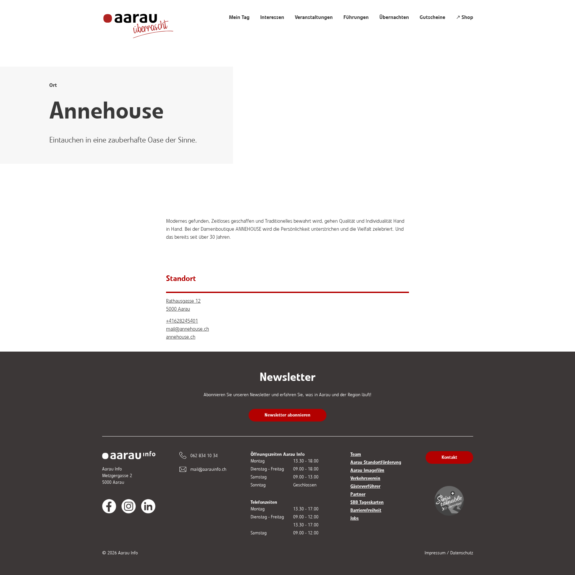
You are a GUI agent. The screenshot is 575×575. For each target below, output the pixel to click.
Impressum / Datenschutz (449, 553)
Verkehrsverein (365, 478)
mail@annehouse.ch (187, 329)
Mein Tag (239, 17)
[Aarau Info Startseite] (144, 22)
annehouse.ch (180, 337)
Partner (357, 494)
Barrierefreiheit (365, 510)
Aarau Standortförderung (375, 462)
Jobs (354, 518)
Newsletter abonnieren (287, 415)
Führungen (356, 17)
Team (355, 454)
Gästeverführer (365, 486)
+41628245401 (182, 321)
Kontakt (449, 457)
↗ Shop (464, 17)
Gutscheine (432, 17)
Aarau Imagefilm (367, 470)
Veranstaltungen (314, 17)
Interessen (272, 17)
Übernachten (394, 17)
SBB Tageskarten (367, 502)
